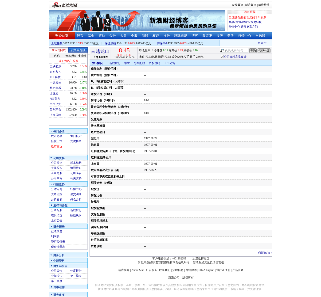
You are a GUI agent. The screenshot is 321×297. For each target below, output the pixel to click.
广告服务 (151, 270)
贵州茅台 (55, 109)
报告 (166, 36)
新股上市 (56, 141)
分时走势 (56, 189)
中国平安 (55, 104)
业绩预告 (56, 231)
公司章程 (56, 178)
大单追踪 (56, 194)
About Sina (137, 270)
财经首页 (237, 5)
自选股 (260, 36)
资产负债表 (58, 241)
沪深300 (162, 43)
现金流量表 (58, 246)
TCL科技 (55, 77)
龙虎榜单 (76, 141)
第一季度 (76, 276)
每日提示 (76, 136)
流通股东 (76, 168)
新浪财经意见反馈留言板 (208, 262)
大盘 (123, 36)
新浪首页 (250, 5)
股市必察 (56, 136)
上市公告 (56, 220)
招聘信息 (178, 270)
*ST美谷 (55, 98)
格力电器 (55, 88)
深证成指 (110, 43)
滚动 (101, 36)
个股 (134, 36)
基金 (91, 36)
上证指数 (57, 43)
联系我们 (164, 270)
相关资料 (76, 178)
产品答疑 (237, 270)
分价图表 (56, 199)
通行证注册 (223, 270)
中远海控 (55, 82)
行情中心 (244, 36)
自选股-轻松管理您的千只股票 (247, 17)
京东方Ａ (55, 71)
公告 (112, 36)
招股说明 (76, 215)
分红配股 (56, 210)
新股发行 (76, 210)
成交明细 (76, 194)
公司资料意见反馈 (235, 56)
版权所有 (188, 277)
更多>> (260, 43)
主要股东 (56, 168)
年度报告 (76, 270)
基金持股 (56, 173)
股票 (80, 36)
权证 (156, 36)
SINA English (206, 270)
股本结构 (76, 162)
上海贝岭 (55, 115)
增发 (127, 63)
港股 (219, 36)
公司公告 (56, 270)
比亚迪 (54, 93)
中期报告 (56, 276)
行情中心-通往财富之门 (243, 26)
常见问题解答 (146, 262)
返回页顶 (264, 253)
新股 (145, 36)
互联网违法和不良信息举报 (172, 262)
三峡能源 (55, 66)
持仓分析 (76, 199)
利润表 (55, 236)
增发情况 (56, 215)
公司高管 (76, 173)
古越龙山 (100, 51)
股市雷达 (56, 146)
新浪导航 (264, 5)
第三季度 (56, 281)
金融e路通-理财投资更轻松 (245, 22)
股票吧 (207, 36)
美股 (230, 36)
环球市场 (180, 36)
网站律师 (191, 270)
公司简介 (56, 162)
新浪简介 (123, 270)
